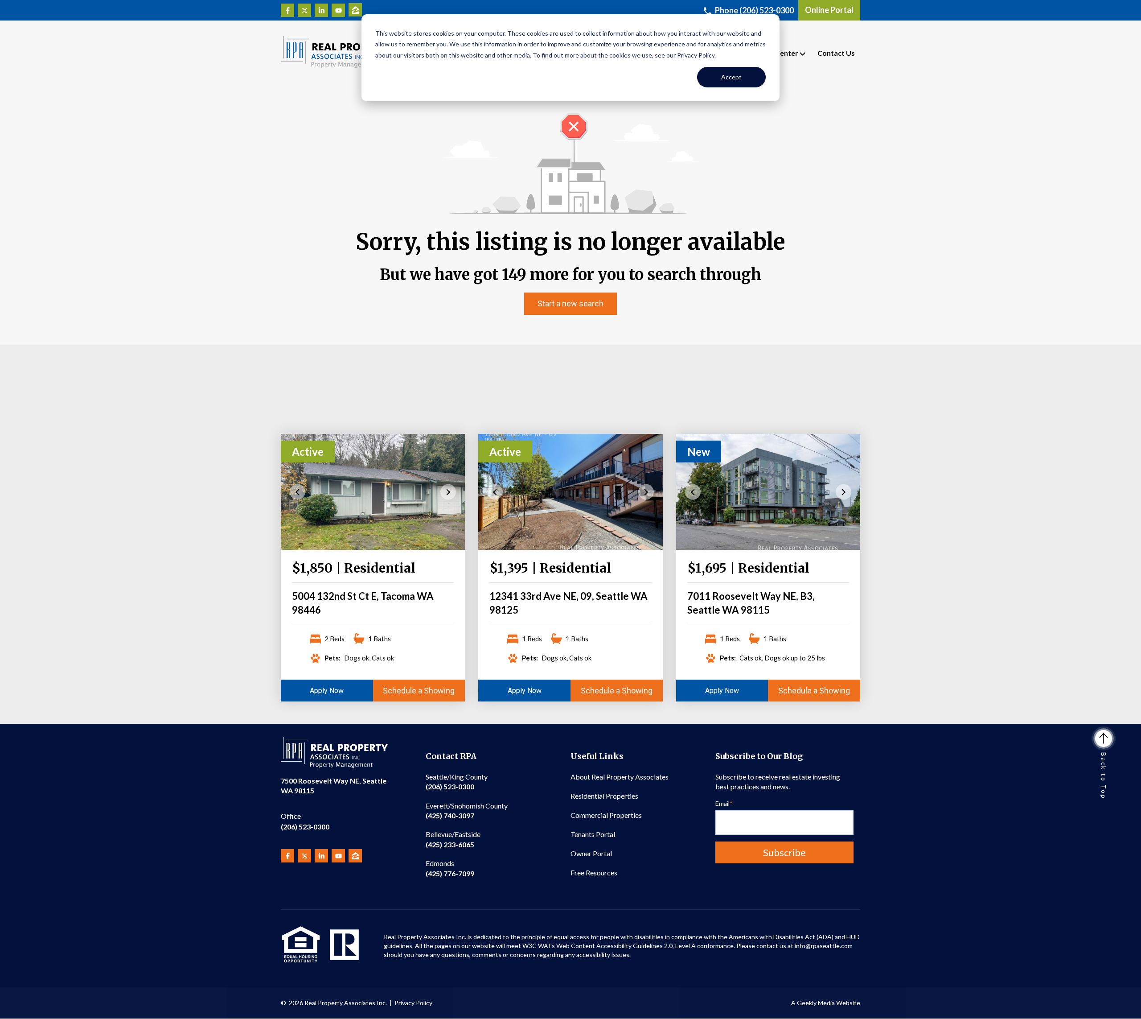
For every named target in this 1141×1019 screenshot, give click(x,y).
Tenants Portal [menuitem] (592, 834)
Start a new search (570, 303)
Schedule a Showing (419, 690)
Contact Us (836, 53)
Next (448, 491)
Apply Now (327, 690)
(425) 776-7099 (450, 868)
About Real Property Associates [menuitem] (619, 776)
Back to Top (1104, 776)
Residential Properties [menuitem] (604, 796)
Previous (297, 491)
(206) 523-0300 (305, 821)
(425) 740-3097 (467, 810)
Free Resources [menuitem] (593, 872)
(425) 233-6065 (453, 839)
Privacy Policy (413, 1003)
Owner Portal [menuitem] (591, 853)
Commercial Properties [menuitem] (606, 815)
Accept (731, 77)
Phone (754, 10)
